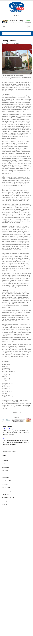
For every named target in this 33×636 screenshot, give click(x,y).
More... (3, 512)
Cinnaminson (5, 507)
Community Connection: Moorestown (10, 501)
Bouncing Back (7, 439)
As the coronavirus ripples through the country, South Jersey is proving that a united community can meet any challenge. (16, 442)
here (30, 403)
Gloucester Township (6, 490)
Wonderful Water (5, 494)
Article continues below (16, 412)
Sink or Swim (4, 474)
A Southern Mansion (6, 463)
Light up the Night (5, 467)
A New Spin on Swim (6, 487)
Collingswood (5, 460)
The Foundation (5, 484)
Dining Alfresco (5, 470)
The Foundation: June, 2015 (8, 497)
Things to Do (4, 504)
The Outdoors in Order (6, 480)
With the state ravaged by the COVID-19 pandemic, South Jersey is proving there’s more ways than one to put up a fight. (17, 432)
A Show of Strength (8, 429)
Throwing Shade (5, 477)
